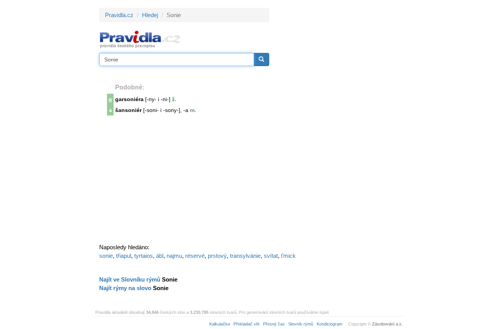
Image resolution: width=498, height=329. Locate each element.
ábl (159, 255)
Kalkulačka (219, 324)
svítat (271, 255)
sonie (106, 255)
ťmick (288, 255)
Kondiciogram (329, 324)
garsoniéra (129, 99)
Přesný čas (274, 324)
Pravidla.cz (119, 15)
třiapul (123, 255)
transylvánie (245, 255)
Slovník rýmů (300, 324)
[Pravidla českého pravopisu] (140, 39)
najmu (174, 255)
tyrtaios (143, 255)
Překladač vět (246, 324)
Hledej (150, 15)
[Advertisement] (339, 124)
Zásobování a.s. (387, 324)
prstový (217, 255)
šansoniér (128, 110)
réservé (195, 255)
